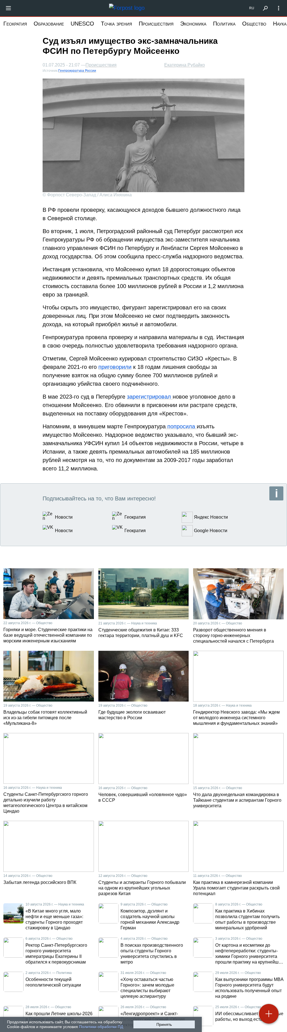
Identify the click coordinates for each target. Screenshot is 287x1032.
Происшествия (156, 23)
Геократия (15, 23)
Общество (254, 23)
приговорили (114, 367)
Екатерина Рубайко (184, 65)
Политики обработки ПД (101, 1026)
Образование (49, 23)
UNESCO (82, 23)
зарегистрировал (150, 397)
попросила (181, 426)
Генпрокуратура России (77, 70)
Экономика (193, 23)
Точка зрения (116, 23)
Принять (164, 1024)
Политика (224, 23)
